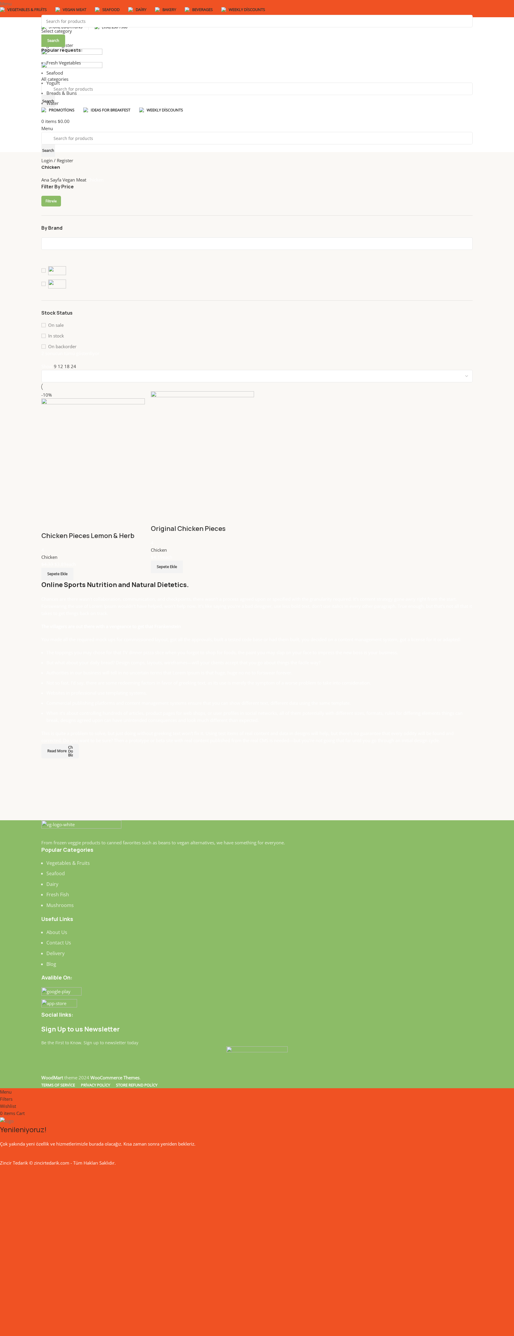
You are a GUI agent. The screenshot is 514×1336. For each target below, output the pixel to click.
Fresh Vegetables (63, 63)
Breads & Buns (61, 93)
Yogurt (53, 83)
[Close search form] (7, 7)
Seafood (54, 73)
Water (52, 103)
